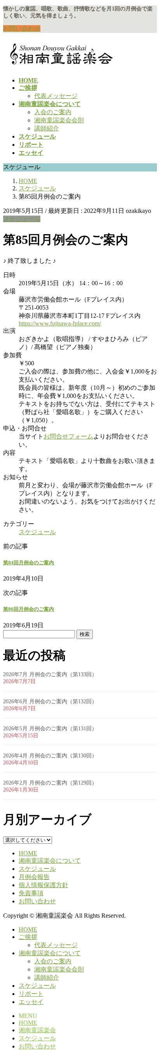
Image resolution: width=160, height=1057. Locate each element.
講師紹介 (46, 128)
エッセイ (31, 1002)
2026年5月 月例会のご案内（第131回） (50, 729)
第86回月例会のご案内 (28, 609)
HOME (28, 853)
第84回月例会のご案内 (28, 562)
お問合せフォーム (68, 436)
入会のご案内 (52, 112)
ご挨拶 (28, 937)
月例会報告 (34, 877)
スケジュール (21, 219)
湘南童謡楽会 (37, 1030)
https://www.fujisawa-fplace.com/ (60, 323)
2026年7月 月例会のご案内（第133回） (50, 674)
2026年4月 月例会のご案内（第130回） (50, 756)
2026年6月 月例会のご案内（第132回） (50, 701)
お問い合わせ (21, 28)
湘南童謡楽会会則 (59, 120)
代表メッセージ (56, 96)
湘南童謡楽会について (50, 860)
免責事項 (31, 893)
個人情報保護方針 (43, 885)
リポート (31, 993)
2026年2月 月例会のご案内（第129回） (50, 783)
